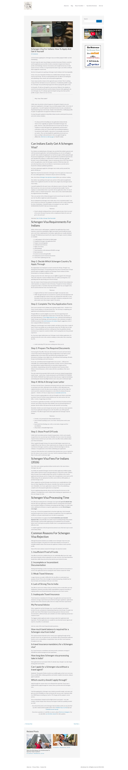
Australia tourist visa (61, 392)
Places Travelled (79, 5)
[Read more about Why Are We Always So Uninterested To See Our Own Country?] (39, 741)
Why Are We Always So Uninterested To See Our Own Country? (38, 750)
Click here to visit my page (47, 136)
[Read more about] (65, 739)
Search (86, 19)
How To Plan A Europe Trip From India (45, 218)
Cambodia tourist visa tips (52, 709)
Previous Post (28, 724)
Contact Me (43, 767)
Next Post (77, 724)
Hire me (101, 5)
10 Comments (30, 753)
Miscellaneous (37, 753)
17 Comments (56, 747)
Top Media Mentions (92, 5)
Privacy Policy (35, 767)
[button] (83, 5)
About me (66, 5)
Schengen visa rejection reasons (48, 177)
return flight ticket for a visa (50, 317)
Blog (72, 5)
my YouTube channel (51, 714)
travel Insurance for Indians (50, 321)
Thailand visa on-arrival (61, 707)
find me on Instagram (64, 712)
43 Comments (34, 54)
